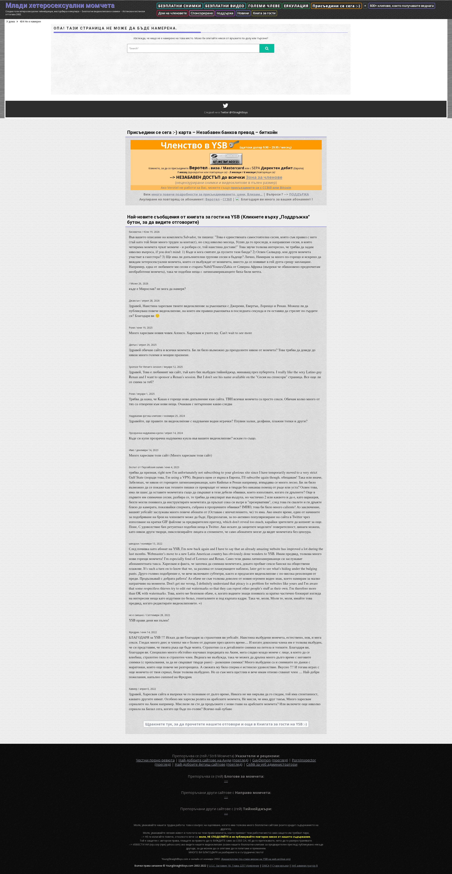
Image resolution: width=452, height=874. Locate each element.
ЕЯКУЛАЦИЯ (296, 6)
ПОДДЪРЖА (299, 194)
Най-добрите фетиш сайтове (200, 764)
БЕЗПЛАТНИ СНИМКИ (179, 6)
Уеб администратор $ (305, 865)
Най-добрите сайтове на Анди (205, 760)
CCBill (227, 199)
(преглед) (240, 760)
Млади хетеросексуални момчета (60, 5)
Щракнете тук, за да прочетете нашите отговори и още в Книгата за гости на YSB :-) (226, 724)
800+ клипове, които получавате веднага (402, 6)
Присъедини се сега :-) (336, 6)
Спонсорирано (202, 13)
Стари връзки (280, 865)
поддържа (225, 13)
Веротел (212, 199)
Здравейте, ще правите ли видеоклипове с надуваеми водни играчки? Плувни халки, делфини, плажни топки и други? (218, 421)
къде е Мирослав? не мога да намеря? (157, 288)
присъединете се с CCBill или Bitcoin (261, 187)
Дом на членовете (172, 13)
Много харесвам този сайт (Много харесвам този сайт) (170, 455)
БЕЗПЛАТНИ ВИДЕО (224, 6)
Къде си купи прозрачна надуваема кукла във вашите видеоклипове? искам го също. (192, 438)
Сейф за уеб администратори (271, 764)
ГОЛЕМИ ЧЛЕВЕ (264, 6)
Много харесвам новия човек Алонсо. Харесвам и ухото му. (190, 332)
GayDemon (261, 760)
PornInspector (304, 760)
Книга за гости (264, 13)
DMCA (265, 865)
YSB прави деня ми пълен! (149, 620)
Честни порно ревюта (155, 760)
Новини (243, 13)
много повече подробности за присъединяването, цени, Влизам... (207, 194)
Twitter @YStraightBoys (234, 112)
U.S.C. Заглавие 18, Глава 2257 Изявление (234, 865)
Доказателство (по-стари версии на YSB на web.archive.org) (256, 859)
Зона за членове (264, 177)
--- (226, 780)
